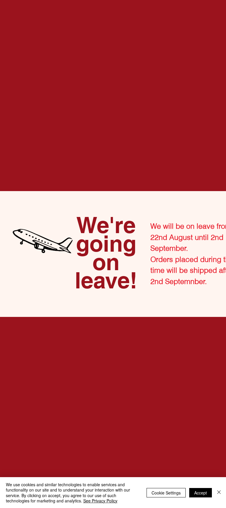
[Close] (218, 492)
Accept (200, 493)
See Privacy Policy (100, 501)
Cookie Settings (166, 493)
